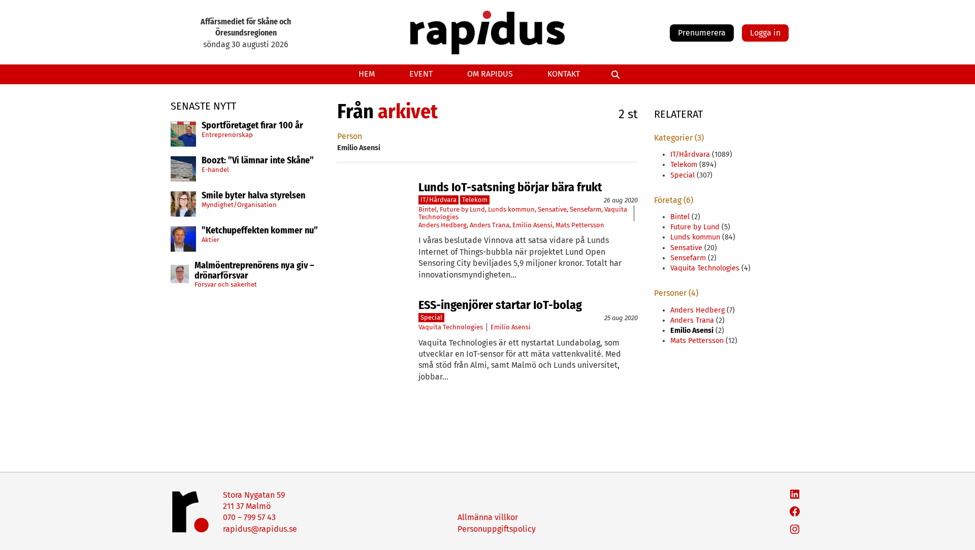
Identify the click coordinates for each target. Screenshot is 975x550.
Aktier (210, 240)
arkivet (408, 111)
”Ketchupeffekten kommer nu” (260, 231)
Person (349, 136)
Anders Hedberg (442, 225)
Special (431, 317)
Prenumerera (702, 33)
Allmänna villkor (488, 517)
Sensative (552, 209)
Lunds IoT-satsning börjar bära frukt (510, 187)
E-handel (215, 170)
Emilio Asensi (532, 225)
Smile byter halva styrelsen (253, 196)
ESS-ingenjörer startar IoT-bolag (500, 305)
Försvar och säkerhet (225, 284)
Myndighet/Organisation (239, 205)
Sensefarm (585, 209)
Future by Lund (462, 209)
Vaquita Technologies (450, 327)
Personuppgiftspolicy (497, 529)
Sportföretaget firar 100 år (252, 126)
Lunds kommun (511, 209)
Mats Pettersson (580, 225)
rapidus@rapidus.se (260, 529)
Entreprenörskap (227, 135)
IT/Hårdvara (438, 199)
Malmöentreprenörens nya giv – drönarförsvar (254, 271)
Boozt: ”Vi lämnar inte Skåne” (258, 161)
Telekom (475, 199)
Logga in (765, 33)
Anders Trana (489, 225)
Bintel (427, 209)
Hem (367, 74)
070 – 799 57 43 (249, 517)
